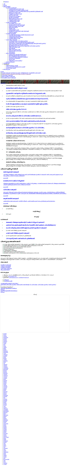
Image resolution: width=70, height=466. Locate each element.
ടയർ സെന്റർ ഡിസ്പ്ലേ (15, 50)
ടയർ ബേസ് (12, 52)
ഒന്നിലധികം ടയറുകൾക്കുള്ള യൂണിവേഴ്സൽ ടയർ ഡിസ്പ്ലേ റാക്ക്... (26, 133)
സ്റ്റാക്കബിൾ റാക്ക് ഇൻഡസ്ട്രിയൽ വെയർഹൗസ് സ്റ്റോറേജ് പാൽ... (26, 93)
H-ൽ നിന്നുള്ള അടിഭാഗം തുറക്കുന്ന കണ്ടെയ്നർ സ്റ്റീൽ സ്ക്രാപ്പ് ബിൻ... (27, 104)
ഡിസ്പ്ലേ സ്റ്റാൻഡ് (43, 284)
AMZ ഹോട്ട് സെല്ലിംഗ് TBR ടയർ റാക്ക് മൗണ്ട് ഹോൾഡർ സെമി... (26, 121)
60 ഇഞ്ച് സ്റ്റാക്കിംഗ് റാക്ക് (15, 13)
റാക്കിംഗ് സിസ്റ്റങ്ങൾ (11, 22)
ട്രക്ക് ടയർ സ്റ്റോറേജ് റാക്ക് (15, 18)
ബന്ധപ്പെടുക (6, 69)
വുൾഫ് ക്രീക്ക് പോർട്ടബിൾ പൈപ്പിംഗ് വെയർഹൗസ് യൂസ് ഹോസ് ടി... (27, 98)
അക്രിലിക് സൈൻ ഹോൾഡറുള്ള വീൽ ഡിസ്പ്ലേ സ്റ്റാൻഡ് (24, 45)
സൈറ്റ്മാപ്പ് (15, 283)
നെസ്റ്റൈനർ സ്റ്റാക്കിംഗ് (15, 16)
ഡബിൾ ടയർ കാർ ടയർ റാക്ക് (16, 9)
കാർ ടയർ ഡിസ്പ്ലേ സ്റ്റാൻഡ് (8, 284)
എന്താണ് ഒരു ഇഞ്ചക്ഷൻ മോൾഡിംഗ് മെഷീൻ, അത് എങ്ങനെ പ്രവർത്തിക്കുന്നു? (31, 225)
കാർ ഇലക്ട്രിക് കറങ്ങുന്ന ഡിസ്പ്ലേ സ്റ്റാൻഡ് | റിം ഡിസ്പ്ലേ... (25, 127)
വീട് (4, 4)
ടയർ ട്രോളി (12, 48)
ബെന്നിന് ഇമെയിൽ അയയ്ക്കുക (9, 290)
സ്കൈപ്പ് (2, 289)
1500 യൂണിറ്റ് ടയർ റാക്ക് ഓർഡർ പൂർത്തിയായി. (20, 238)
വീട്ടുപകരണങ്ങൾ (10, 53)
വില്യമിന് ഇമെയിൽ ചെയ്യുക (9, 288)
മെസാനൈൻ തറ (13, 27)
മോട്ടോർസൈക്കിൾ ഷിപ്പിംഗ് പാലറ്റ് (16, 88)
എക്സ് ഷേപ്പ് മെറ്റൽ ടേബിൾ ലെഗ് (17, 54)
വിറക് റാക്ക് (12, 59)
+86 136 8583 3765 (12, 276)
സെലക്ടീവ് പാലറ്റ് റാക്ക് (14, 23)
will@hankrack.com (13, 277)
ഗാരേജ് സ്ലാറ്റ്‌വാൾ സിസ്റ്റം (16, 37)
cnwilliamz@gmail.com (24, 277)
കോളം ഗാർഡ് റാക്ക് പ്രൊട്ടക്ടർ (17, 25)
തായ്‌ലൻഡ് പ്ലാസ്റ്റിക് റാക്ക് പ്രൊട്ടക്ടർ (19, 31)
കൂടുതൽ (3, 83)
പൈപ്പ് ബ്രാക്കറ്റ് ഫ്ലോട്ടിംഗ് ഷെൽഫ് (18, 57)
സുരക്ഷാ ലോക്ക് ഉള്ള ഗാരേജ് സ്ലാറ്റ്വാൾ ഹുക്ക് (21, 34)
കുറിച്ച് (5, 5)
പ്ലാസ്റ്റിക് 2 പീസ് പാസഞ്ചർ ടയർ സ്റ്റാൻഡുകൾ (21, 42)
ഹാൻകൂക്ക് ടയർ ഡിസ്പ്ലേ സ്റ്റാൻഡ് (18, 41)
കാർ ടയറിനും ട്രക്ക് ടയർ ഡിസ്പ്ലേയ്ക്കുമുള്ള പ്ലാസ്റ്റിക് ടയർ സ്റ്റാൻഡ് (27, 43)
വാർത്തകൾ (6, 63)
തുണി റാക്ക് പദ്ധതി (11, 68)
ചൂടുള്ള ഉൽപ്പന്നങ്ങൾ (6, 283)
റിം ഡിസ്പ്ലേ (33, 284)
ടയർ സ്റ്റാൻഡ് (52, 284)
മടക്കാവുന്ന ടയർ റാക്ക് (14, 12)
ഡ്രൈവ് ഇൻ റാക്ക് (14, 29)
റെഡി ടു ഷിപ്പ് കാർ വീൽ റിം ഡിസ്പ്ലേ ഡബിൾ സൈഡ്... (24, 115)
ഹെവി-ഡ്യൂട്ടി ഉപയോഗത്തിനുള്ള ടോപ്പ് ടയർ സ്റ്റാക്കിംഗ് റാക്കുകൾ (26, 228)
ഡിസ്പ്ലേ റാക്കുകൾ (11, 39)
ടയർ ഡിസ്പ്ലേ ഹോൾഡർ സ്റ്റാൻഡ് (18, 44)
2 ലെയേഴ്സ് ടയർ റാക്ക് (14, 21)
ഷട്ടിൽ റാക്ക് (12, 28)
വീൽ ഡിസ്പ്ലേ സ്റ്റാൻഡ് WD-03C (16, 109)
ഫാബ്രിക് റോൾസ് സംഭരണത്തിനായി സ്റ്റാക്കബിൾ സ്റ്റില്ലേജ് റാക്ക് (26, 11)
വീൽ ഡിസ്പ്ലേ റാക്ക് (14, 47)
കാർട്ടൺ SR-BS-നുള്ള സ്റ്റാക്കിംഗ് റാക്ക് (18, 10)
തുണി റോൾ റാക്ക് (13, 15)
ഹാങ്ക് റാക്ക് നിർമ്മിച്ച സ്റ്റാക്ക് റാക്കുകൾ (17, 233)
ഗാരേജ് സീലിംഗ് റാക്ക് (14, 38)
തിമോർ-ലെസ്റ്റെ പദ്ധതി (12, 65)
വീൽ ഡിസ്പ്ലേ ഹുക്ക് (14, 49)
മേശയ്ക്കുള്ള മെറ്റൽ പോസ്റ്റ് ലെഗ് (17, 55)
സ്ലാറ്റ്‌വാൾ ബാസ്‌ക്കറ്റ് (15, 36)
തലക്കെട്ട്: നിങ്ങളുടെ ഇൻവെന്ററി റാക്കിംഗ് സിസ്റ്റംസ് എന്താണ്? (25, 222)
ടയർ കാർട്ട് (19, 284)
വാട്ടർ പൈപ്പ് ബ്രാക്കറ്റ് (14, 58)
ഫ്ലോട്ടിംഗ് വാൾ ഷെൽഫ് (15, 60)
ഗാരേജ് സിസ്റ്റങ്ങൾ (11, 33)
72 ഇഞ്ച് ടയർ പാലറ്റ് (14, 20)
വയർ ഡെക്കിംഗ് (13, 32)
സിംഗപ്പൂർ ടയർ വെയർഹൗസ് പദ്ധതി (15, 66)
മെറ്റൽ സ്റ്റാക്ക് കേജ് (13, 17)
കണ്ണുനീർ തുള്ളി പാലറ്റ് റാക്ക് (16, 26)
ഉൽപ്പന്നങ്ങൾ (6, 6)
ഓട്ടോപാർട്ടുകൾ (10, 61)
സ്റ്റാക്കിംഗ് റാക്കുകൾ (11, 7)
